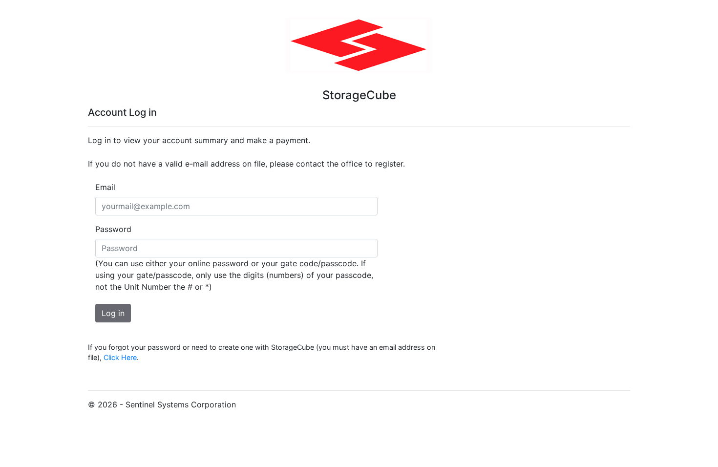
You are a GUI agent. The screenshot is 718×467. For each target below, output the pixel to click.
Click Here (120, 357)
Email (105, 187)
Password (113, 229)
